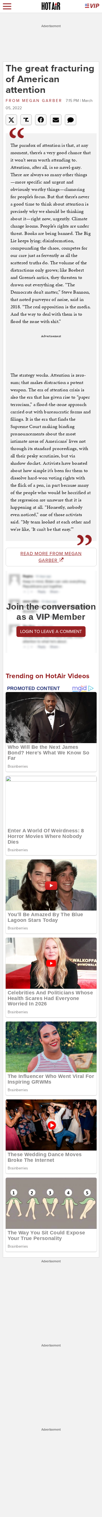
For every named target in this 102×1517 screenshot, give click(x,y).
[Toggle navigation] (7, 6)
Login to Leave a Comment (51, 631)
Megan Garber (35, 100)
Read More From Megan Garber (51, 557)
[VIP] (92, 6)
